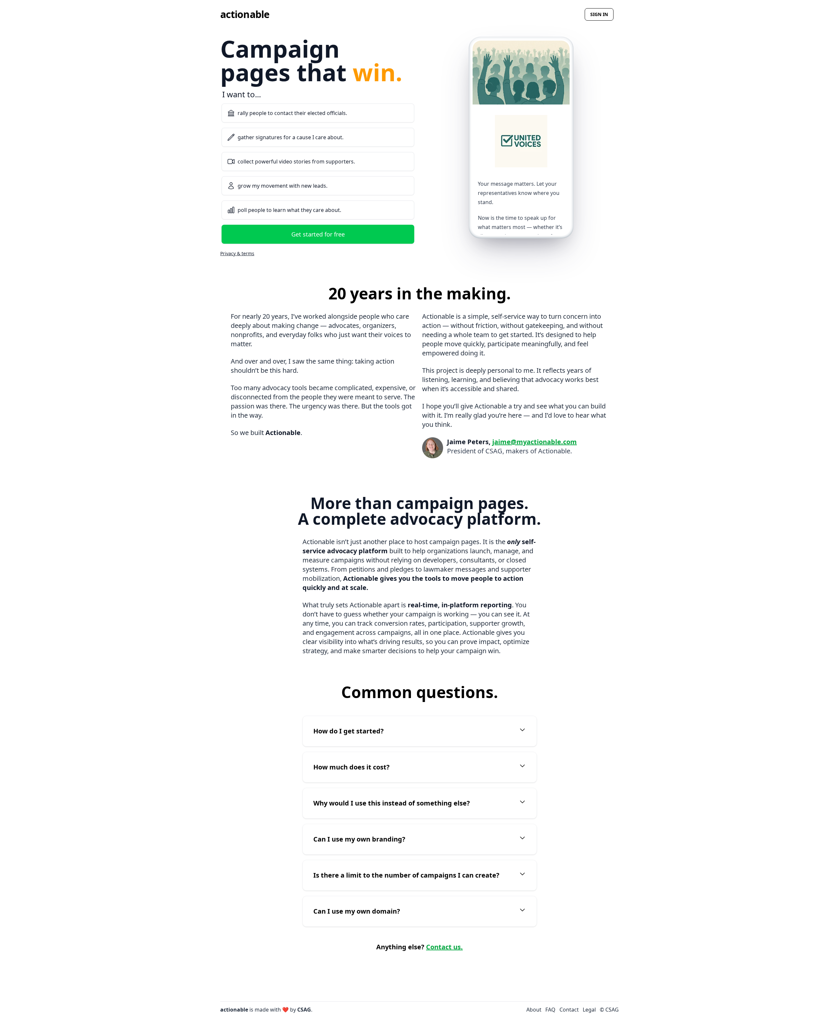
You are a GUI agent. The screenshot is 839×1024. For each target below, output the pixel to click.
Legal (589, 1009)
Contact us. (444, 946)
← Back (230, 99)
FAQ (550, 1009)
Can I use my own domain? (356, 911)
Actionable (245, 14)
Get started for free (318, 234)
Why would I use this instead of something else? (391, 803)
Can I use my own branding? (359, 839)
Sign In (599, 14)
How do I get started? (348, 731)
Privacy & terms (237, 253)
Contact (569, 1009)
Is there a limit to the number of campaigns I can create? (406, 875)
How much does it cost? (351, 767)
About (533, 1009)
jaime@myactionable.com (534, 441)
